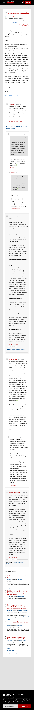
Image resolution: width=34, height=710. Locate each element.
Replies (9, 588)
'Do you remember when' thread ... (17, 623)
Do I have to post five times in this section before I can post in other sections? (17, 593)
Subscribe (14, 22)
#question (16, 95)
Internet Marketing (23, 610)
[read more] (16, 586)
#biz (6, 95)
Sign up (28, 2)
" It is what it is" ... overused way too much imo (18, 577)
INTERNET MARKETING (10, 20)
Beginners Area (20, 596)
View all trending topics (11, 654)
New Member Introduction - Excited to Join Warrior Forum (17, 638)
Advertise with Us (25, 7)
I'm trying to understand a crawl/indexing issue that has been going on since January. (17, 607)
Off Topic (19, 579)
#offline (11, 95)
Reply (9, 602)
